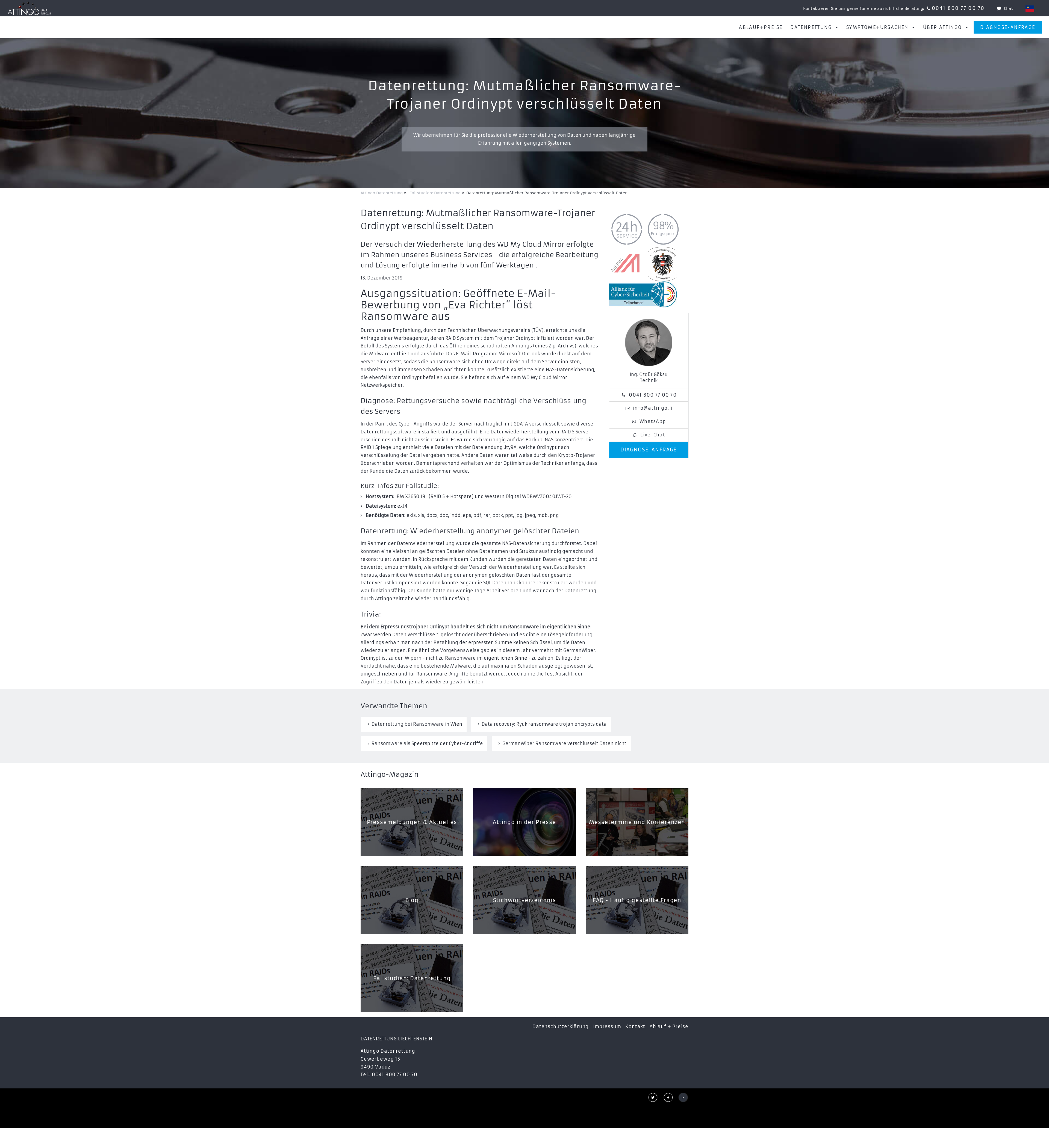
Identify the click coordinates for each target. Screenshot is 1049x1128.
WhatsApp (653, 421)
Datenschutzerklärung (560, 1026)
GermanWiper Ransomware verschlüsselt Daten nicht (564, 743)
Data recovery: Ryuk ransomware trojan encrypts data (544, 724)
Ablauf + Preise (669, 1026)
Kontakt (635, 1026)
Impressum (607, 1026)
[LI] (1030, 9)
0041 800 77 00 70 (958, 8)
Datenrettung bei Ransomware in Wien (417, 724)
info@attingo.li (653, 408)
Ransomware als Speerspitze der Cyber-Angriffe (427, 743)
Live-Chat (652, 434)
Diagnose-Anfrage (1007, 27)
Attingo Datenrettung (382, 193)
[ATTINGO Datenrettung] (29, 8)
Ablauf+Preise (760, 27)
